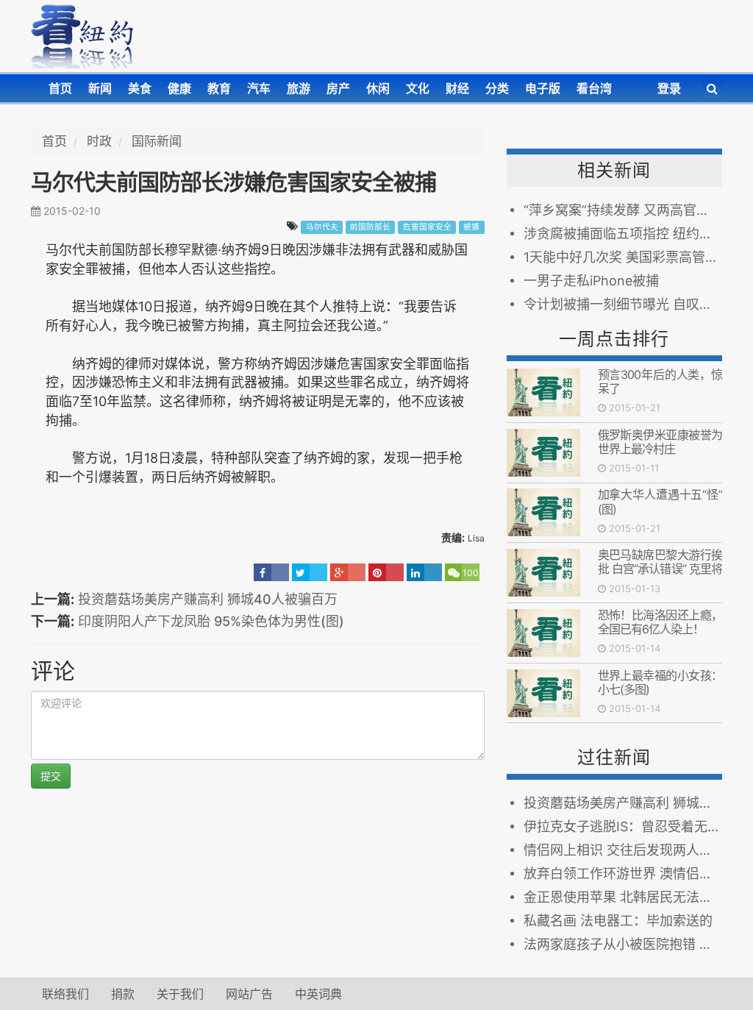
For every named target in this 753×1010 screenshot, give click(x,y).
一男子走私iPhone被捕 (591, 280)
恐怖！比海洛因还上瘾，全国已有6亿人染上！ (660, 622)
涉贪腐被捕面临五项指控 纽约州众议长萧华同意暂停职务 (623, 233)
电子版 (542, 88)
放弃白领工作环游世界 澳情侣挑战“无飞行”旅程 (623, 873)
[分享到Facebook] (271, 572)
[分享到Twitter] (309, 572)
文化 (417, 88)
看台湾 (594, 88)
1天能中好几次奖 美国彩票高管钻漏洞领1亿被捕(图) (623, 257)
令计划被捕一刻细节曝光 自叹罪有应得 (623, 304)
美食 (139, 88)
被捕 (471, 227)
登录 (669, 88)
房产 (338, 88)
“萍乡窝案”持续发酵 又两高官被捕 (623, 210)
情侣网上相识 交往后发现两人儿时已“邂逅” (623, 850)
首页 (60, 88)
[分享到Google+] (347, 572)
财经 (457, 88)
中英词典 (318, 993)
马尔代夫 (322, 227)
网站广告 (249, 993)
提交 (50, 775)
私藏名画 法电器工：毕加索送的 (618, 920)
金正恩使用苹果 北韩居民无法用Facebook (623, 897)
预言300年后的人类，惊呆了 (660, 381)
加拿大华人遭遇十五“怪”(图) (660, 501)
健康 (179, 88)
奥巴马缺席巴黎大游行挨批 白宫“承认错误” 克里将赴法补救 (660, 568)
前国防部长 (370, 227)
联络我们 (65, 993)
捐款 (123, 993)
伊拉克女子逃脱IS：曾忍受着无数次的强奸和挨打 (623, 826)
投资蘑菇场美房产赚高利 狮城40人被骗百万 (208, 599)
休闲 (378, 88)
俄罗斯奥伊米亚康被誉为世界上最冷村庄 (660, 441)
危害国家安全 (427, 227)
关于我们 (180, 993)
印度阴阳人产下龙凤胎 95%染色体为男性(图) (211, 621)
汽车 (259, 88)
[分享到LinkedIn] (424, 572)
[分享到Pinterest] (386, 572)
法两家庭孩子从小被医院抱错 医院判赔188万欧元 (623, 944)
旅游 (298, 88)
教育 (219, 88)
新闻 (100, 88)
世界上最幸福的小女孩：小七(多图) (660, 682)
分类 (497, 88)
